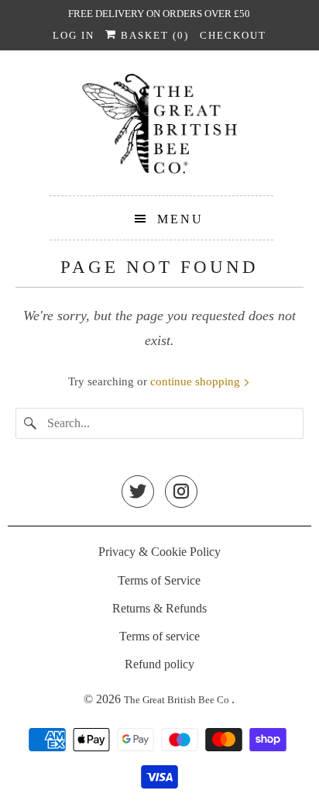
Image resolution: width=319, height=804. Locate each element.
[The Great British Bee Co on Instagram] (181, 492)
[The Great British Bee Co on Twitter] (138, 492)
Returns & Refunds (159, 608)
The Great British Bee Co (178, 700)
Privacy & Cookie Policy (159, 551)
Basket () (153, 35)
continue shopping (196, 381)
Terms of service (159, 636)
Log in (73, 35)
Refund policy (159, 664)
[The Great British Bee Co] (159, 129)
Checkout (233, 35)
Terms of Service (159, 580)
